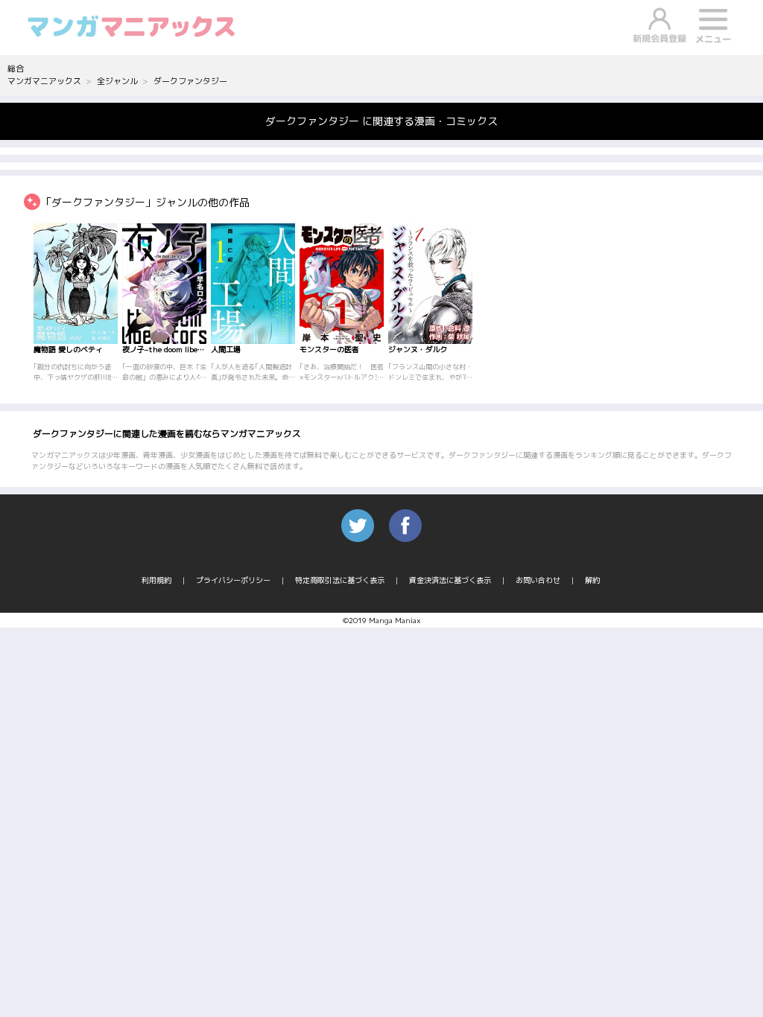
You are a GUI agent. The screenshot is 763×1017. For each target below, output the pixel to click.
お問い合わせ (538, 580)
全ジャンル (117, 81)
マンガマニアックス (44, 81)
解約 (592, 580)
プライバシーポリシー (233, 580)
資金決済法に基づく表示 (450, 580)
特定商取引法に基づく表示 (339, 580)
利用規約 (156, 580)
